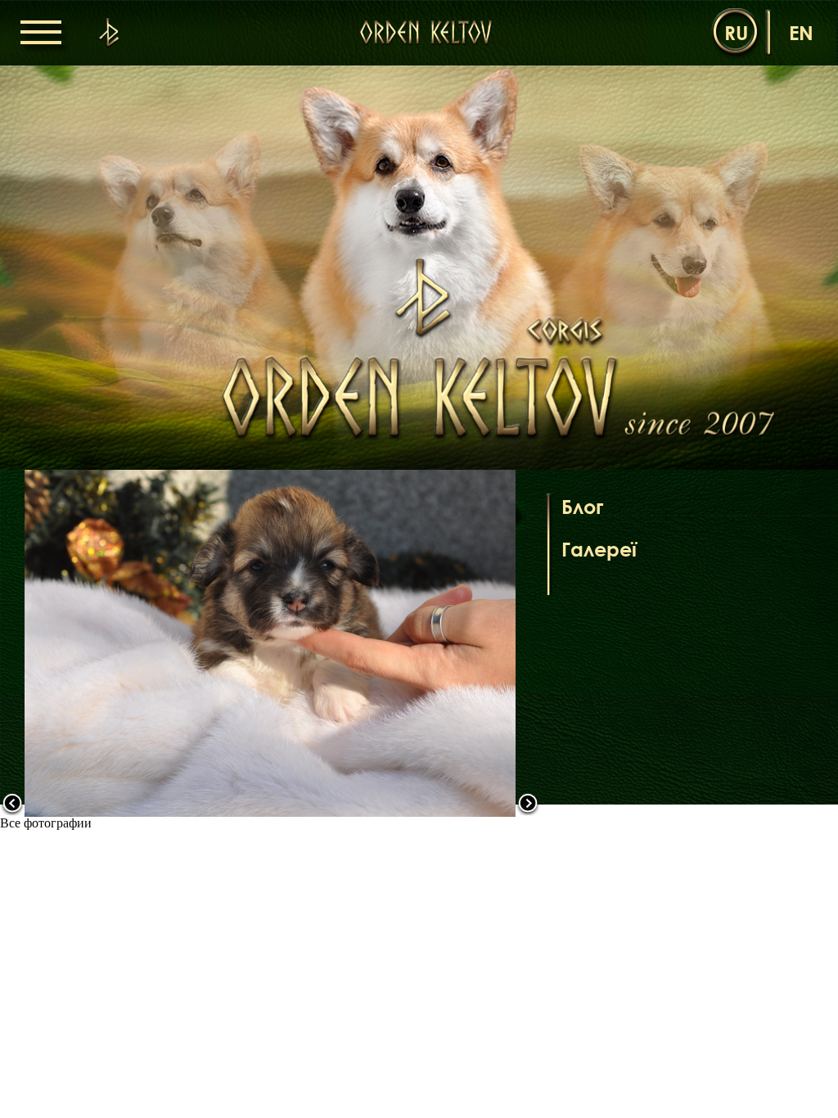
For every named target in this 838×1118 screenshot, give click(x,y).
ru (736, 32)
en (801, 32)
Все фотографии (46, 823)
